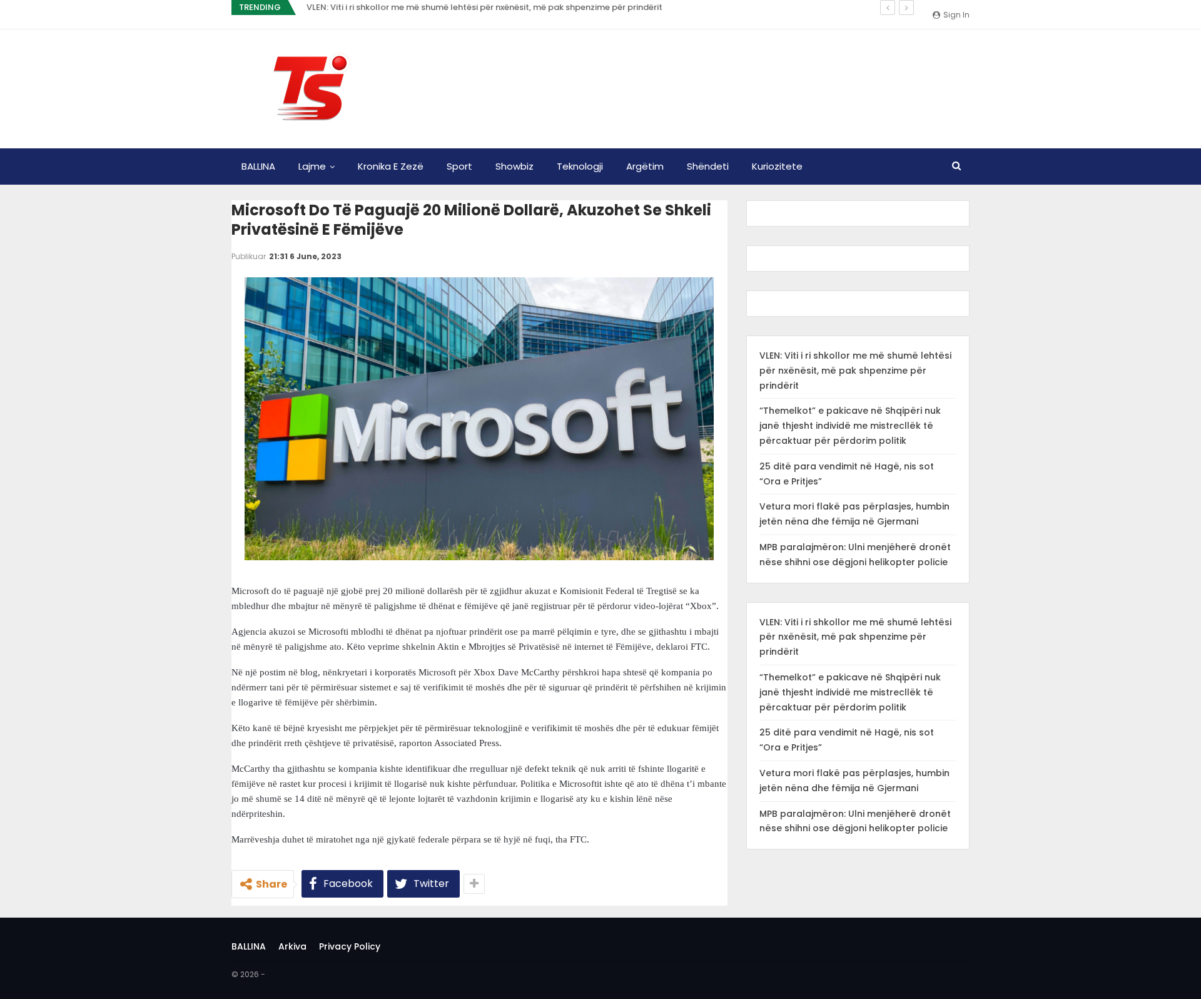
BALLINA (258, 166)
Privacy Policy (349, 946)
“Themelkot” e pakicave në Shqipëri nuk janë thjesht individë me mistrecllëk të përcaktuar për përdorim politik (850, 425)
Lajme (312, 166)
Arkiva (292, 946)
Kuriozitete (777, 166)
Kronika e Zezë (390, 166)
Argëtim (645, 166)
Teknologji (580, 166)
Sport (459, 166)
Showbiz (514, 166)
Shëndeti (708, 166)
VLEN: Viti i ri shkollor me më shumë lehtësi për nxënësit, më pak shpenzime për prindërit (484, 7)
